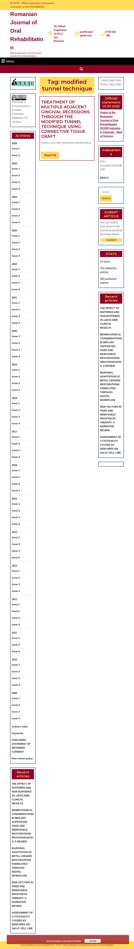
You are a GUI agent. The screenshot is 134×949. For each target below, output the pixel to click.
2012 (14, 599)
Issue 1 (16, 148)
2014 (14, 532)
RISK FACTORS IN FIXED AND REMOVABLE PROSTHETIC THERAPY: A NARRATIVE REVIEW (22, 894)
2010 (14, 659)
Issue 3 (16, 182)
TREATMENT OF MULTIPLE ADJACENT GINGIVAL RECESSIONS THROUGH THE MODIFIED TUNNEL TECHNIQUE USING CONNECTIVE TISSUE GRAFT (65, 119)
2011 (14, 632)
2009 (14, 693)
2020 (14, 331)
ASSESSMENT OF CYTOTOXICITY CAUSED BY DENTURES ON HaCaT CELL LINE (22, 920)
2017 (14, 431)
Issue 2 (16, 155)
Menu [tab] (10, 61)
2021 (14, 297)
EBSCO (104, 177)
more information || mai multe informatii (63, 941)
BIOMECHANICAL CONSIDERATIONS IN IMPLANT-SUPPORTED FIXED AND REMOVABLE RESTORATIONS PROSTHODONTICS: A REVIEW (23, 826)
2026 (14, 143)
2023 (14, 230)
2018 (14, 398)
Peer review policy (22, 758)
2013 (14, 565)
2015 (14, 498)
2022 (14, 264)
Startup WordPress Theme (31, 945)
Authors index (20, 726)
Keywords (17, 733)
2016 (14, 465)
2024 (14, 197)
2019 (14, 364)
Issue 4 (16, 188)
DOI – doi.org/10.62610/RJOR (111, 165)
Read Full (51, 156)
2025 (14, 163)
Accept (92, 940)
